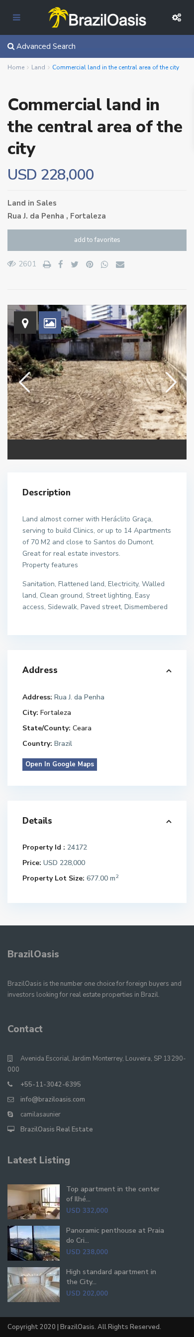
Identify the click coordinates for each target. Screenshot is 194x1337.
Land (38, 67)
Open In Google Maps (59, 764)
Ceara (82, 728)
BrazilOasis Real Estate (56, 1129)
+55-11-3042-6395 (50, 1084)
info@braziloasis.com (52, 1099)
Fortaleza (88, 216)
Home (15, 67)
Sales (46, 203)
